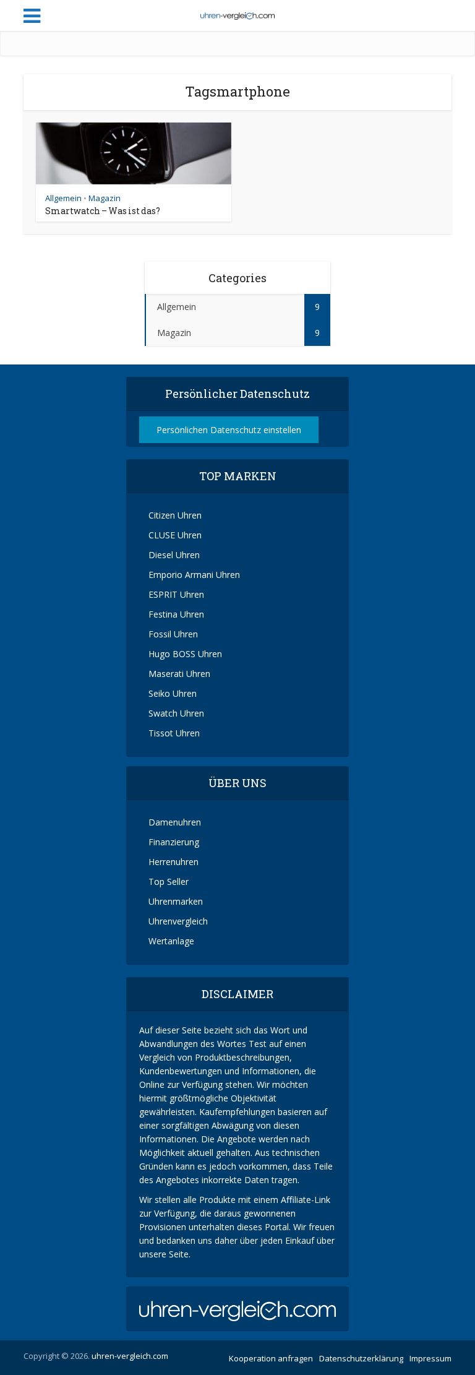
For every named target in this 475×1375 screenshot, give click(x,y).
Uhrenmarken (174, 901)
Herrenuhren (172, 862)
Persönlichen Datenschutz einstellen (228, 430)
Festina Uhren (175, 614)
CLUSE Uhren (174, 535)
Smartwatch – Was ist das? (102, 211)
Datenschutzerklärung (361, 1358)
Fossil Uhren (172, 634)
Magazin (104, 198)
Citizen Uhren (174, 515)
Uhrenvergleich (177, 921)
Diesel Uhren (173, 555)
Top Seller (167, 881)
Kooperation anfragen (271, 1358)
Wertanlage (170, 941)
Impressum (430, 1358)
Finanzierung (172, 842)
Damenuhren (173, 822)
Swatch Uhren (175, 713)
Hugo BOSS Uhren (184, 654)
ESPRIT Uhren (175, 594)
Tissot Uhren (173, 733)
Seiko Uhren (171, 693)
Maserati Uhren (178, 673)
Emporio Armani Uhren (193, 574)
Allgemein (63, 198)
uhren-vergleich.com (130, 1355)
